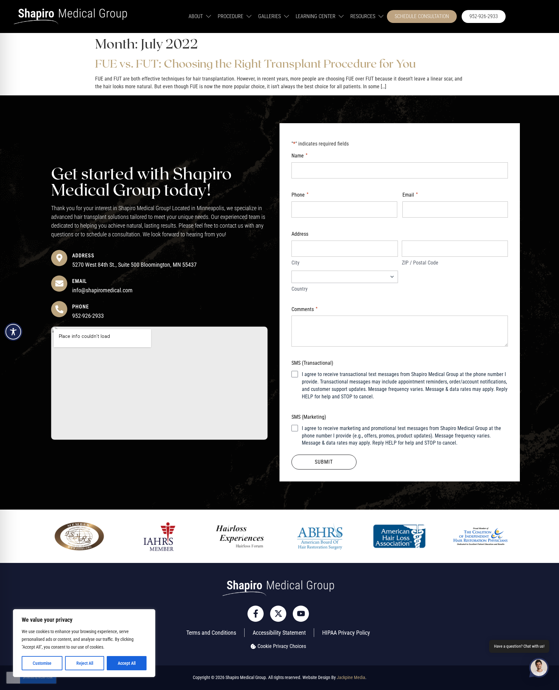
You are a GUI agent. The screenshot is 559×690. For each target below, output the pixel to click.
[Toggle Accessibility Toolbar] (13, 331)
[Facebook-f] (255, 614)
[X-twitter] (278, 614)
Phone (80, 307)
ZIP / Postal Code (420, 263)
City (295, 263)
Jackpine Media (351, 677)
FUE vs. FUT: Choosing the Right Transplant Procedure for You (255, 63)
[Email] (59, 283)
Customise (42, 663)
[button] (539, 668)
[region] (84, 643)
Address (83, 256)
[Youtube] (301, 614)
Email (79, 281)
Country (299, 289)
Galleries (269, 16)
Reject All (84, 663)
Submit (324, 462)
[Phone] (59, 309)
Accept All (127, 663)
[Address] (59, 258)
